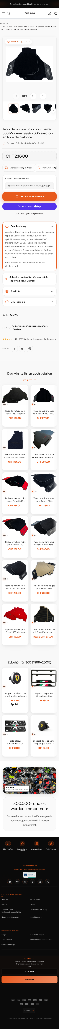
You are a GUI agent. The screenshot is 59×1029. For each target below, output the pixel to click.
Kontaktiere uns (36, 917)
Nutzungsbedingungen (10, 917)
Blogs (4, 935)
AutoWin (14, 1018)
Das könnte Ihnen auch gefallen (29, 373)
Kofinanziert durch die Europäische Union (29, 870)
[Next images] (53, 110)
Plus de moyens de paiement (29, 213)
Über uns (5, 899)
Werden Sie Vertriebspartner (41, 940)
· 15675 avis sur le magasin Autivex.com (35, 339)
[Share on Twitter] (22, 349)
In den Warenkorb (32, 196)
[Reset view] (43, 96)
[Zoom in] (33, 96)
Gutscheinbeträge (8, 945)
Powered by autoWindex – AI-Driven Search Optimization (35, 1018)
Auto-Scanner (7, 940)
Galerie (32, 904)
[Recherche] (10, 13)
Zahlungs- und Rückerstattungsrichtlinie (11, 910)
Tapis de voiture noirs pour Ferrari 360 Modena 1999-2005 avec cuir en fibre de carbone (28, 28)
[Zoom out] (16, 96)
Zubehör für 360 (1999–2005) (29, 662)
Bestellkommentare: (17, 178)
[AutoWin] (29, 13)
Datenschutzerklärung (38, 909)
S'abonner (29, 979)
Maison (4, 23)
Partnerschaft (35, 899)
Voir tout (29, 380)
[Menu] (3, 13)
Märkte (4, 904)
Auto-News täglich (37, 935)
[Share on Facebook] (15, 349)
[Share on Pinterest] (30, 349)
